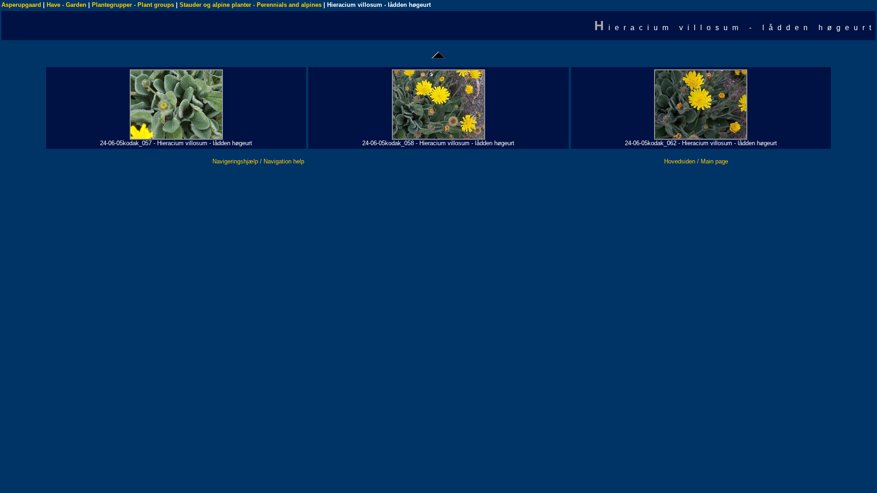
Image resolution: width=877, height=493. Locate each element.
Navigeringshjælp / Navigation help (258, 161)
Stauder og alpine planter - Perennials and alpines (251, 4)
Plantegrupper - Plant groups (133, 4)
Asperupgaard (21, 4)
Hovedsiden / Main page (696, 161)
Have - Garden (66, 4)
